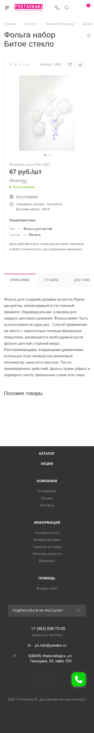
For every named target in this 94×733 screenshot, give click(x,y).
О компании (47, 491)
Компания (47, 481)
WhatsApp (59, 680)
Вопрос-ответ (47, 588)
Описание (19, 280)
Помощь (47, 578)
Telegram (47, 680)
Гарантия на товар (47, 547)
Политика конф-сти (47, 554)
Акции (47, 464)
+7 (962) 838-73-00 (48, 629)
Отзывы (51, 280)
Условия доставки (47, 540)
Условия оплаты (47, 533)
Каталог (47, 454)
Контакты (47, 505)
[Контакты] (79, 679)
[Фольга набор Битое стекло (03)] (47, 113)
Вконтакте (34, 680)
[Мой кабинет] (76, 8)
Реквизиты (47, 561)
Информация (47, 523)
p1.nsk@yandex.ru (50, 645)
